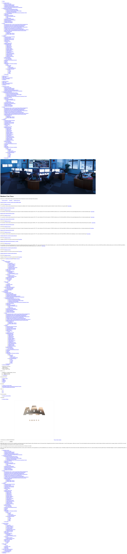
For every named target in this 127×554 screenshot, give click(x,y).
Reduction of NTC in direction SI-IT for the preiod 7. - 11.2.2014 (9, 241)
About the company (5, 81)
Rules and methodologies (10, 152)
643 (10, 258)
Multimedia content (9, 284)
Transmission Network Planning (11, 11)
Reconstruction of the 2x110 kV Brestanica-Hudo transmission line (14, 25)
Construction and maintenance (7, 8)
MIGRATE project (9, 54)
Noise (7, 17)
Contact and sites (9, 279)
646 (14, 258)
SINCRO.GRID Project (8, 31)
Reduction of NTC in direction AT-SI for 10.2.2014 (7, 213)
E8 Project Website (5, 399)
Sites (9, 280)
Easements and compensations (9, 102)
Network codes (8, 65)
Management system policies (12, 267)
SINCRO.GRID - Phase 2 (10, 34)
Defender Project (9, 50)
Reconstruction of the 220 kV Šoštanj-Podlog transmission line (14, 26)
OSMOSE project (9, 46)
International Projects (7, 127)
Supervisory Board (11, 264)
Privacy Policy (56, 439)
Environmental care (11, 272)
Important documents (11, 268)
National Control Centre (8, 126)
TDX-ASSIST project (9, 51)
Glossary (5, 61)
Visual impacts (8, 101)
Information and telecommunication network (11, 6)
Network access (10, 67)
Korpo (3, 260)
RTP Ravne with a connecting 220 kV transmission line (13, 27)
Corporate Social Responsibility (13, 273)
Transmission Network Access (9, 39)
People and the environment (8, 15)
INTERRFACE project (10, 52)
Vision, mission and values (10, 269)
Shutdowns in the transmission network (10, 143)
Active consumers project (10, 53)
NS (2, 392)
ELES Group (8, 270)
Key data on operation (11, 265)
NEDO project (8, 45)
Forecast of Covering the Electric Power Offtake (13, 94)
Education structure (11, 275)
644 (11, 258)
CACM (9, 71)
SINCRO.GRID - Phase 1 (10, 33)
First (6, 258)
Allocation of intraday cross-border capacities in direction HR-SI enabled (10, 202)
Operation (4, 35)
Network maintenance (7, 20)
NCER (9, 73)
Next (17, 258)
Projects (3, 23)
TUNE (5, 118)
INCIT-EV (4, 381)
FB (2, 390)
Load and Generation (7, 37)
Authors (60, 439)
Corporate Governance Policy (7, 385)
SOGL (9, 69)
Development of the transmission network (10, 9)
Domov (3, 1)
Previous (8, 258)
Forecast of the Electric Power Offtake (12, 93)
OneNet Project (8, 47)
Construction (6, 14)
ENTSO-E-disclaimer (5, 364)
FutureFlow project (9, 55)
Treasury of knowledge (6, 78)
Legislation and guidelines (8, 22)
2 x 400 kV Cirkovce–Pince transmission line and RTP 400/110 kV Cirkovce (16, 29)
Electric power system (7, 3)
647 (16, 258)
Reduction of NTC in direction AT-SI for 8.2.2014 (7, 230)
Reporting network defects (8, 21)
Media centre (4, 76)
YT (2, 391)
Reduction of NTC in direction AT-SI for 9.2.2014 (7, 224)
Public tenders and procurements (7, 77)
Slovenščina (4, 79)
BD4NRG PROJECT (9, 49)
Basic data (8, 262)
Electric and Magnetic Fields (10, 16)
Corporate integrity (11, 266)
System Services (6, 40)
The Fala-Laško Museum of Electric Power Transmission (13, 7)
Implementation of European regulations (10, 63)
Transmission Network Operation (9, 36)
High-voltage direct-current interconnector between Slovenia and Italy (15, 30)
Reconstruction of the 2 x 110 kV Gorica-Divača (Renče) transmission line (16, 24)
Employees (8, 274)
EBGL (9, 72)
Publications (8, 285)
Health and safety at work (12, 276)
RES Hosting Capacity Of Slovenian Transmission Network (11, 386)
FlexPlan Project (9, 135)
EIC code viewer (9, 59)
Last (19, 258)
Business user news (7, 41)
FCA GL (9, 70)
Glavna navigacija (5, 291)
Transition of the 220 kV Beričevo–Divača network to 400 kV (14, 28)
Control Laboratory (7, 57)
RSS (7, 42)
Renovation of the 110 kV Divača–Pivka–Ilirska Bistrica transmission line (15, 110)
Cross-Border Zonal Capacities (9, 38)
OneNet (3, 382)
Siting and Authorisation (8, 13)
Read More (92, 211)
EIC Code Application (7, 58)
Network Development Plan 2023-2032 (8, 387)
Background (8, 32)
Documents (6, 60)
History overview (9, 278)
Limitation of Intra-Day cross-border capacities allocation (8, 235)
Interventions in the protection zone (9, 19)
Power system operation (12, 151)
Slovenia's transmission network (9, 4)
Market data (6, 62)
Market (9, 66)
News (7, 64)
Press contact (8, 286)
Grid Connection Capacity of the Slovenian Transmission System (16, 12)
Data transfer (6, 74)
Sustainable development (8, 533)
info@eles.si (5, 375)
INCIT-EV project (9, 48)
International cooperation (10, 277)
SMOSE (4, 380)
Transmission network (5, 2)
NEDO (3, 379)
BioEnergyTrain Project (10, 56)
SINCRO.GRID (9, 44)
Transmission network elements (9, 5)
